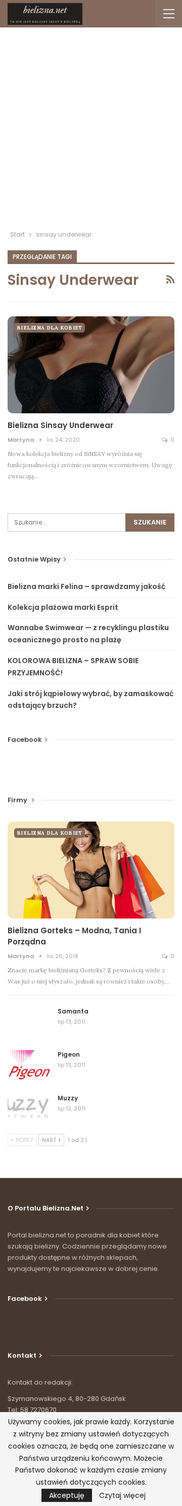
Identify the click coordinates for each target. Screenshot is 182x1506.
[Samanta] (29, 1023)
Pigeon (69, 1054)
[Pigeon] (29, 1066)
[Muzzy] (29, 1110)
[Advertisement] (91, 132)
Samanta (73, 1011)
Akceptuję (66, 1495)
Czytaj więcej (122, 1495)
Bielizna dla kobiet (49, 327)
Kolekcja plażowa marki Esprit (63, 607)
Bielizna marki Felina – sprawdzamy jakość (86, 586)
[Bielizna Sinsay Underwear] (91, 364)
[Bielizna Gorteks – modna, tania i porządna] (91, 870)
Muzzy (68, 1098)
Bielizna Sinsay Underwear (60, 425)
